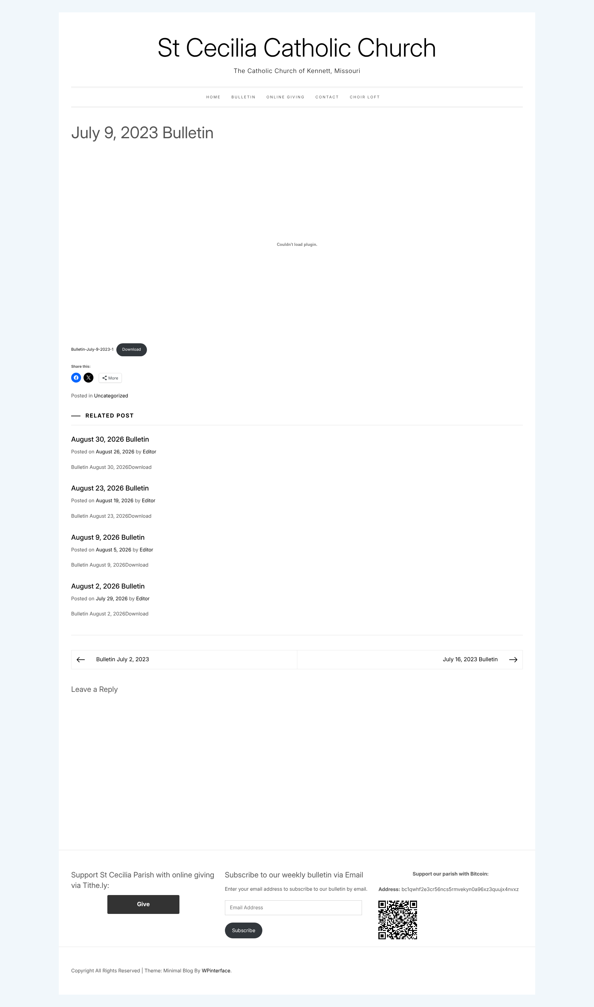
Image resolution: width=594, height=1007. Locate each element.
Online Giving (285, 97)
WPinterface (216, 970)
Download (131, 349)
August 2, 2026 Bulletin (108, 586)
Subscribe (243, 930)
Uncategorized (111, 395)
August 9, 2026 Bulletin (108, 537)
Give (143, 904)
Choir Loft (365, 97)
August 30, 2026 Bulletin (110, 439)
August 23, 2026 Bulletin (110, 488)
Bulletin (243, 97)
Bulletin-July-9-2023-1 (92, 349)
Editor (150, 451)
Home (213, 97)
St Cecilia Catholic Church (297, 47)
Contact (327, 97)
